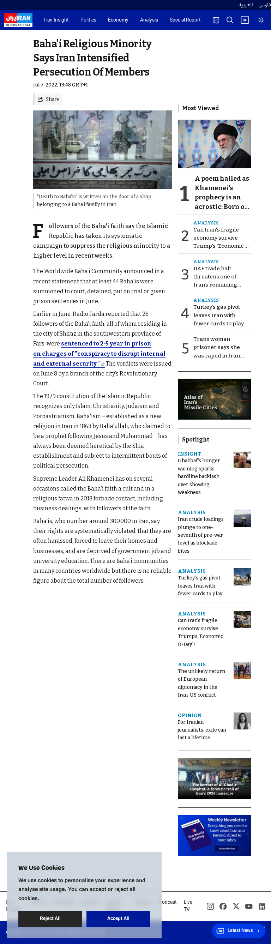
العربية (246, 5)
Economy (118, 20)
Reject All (50, 918)
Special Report (185, 20)
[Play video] (245, 20)
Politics (88, 20)
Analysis (149, 20)
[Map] (215, 20)
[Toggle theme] (261, 20)
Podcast (168, 902)
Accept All (118, 918)
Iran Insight (56, 20)
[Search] (230, 20)
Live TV (188, 906)
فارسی (265, 5)
